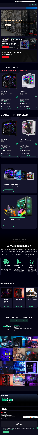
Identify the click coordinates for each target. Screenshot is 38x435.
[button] (19, 406)
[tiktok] (26, 320)
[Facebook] (11, 320)
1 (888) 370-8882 (4, 414)
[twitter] (16, 320)
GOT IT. (6, 432)
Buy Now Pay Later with (19, 425)
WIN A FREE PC (19, 299)
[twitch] (24, 320)
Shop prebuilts (8, 190)
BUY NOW (9, 108)
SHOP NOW (6, 32)
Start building (8, 225)
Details (13, 432)
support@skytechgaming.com (6, 415)
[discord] (21, 320)
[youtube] (19, 320)
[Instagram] (14, 320)
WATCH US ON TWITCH (32, 299)
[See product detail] (10, 81)
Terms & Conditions (9, 429)
